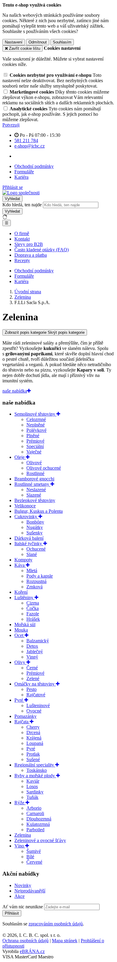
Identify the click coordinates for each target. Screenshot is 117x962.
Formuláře (24, 171)
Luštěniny (24, 597)
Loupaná (34, 743)
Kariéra (21, 177)
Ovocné (33, 710)
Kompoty (23, 559)
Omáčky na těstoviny (35, 683)
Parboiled (35, 829)
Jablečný (34, 651)
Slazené (33, 494)
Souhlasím (62, 42)
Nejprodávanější (29, 890)
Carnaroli (35, 813)
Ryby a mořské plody (35, 775)
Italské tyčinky (28, 543)
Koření (21, 592)
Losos (32, 786)
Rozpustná (36, 581)
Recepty (22, 260)
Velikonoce (25, 505)
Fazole (32, 613)
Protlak (33, 754)
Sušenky (34, 532)
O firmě (21, 233)
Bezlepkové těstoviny (34, 500)
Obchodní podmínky (34, 166)
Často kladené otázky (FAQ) (41, 249)
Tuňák (32, 797)
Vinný (32, 656)
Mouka (21, 629)
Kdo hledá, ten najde (22, 204)
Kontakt (22, 238)
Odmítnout (37, 42)
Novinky (22, 885)
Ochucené (36, 548)
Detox (32, 646)
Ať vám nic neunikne (23, 906)
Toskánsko (36, 770)
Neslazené (36, 489)
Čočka (32, 608)
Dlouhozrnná (38, 818)
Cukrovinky (26, 516)
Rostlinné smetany (32, 484)
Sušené (33, 759)
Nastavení (13, 42)
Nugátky (34, 527)
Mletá (31, 570)
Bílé (30, 856)
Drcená (33, 732)
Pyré (19, 700)
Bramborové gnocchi (34, 478)
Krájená (33, 737)
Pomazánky (25, 716)
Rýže (20, 802)
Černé (32, 667)
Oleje (20, 457)
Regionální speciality (34, 764)
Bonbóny (35, 521)
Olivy (20, 662)
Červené (34, 862)
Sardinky (35, 791)
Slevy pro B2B (28, 244)
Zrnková (34, 586)
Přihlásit (12, 913)
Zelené (32, 678)
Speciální (35, 446)
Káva (20, 565)
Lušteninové (38, 705)
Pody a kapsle (39, 575)
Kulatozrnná (38, 824)
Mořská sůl (24, 624)
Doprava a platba (30, 255)
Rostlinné (35, 473)
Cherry (33, 727)
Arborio (33, 808)
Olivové (34, 462)
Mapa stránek (64, 940)
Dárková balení (29, 538)
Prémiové (35, 441)
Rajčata (22, 721)
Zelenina (22, 835)
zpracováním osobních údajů (55, 923)
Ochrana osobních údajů (25, 940)
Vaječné (33, 451)
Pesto (31, 689)
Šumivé (33, 851)
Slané (31, 554)
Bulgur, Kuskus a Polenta (38, 511)
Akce (19, 896)
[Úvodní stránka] (21, 192)
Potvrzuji (11, 124)
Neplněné (35, 424)
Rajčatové (35, 694)
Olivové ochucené (43, 468)
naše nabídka (14, 390)
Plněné (32, 435)
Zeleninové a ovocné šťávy (40, 840)
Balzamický (37, 640)
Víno (19, 845)
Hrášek (33, 619)
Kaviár (32, 781)
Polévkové (36, 430)
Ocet (19, 635)
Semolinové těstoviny (35, 414)
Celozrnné (36, 419)
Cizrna (32, 602)
